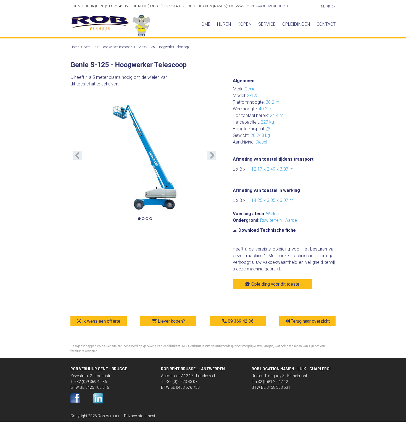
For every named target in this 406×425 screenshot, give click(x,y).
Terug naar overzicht (310, 321)
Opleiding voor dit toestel (275, 284)
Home (204, 24)
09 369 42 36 (240, 321)
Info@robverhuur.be (270, 6)
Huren (224, 24)
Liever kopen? (171, 321)
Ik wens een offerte (100, 321)
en (334, 6)
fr (328, 6)
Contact (326, 24)
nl (323, 6)
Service (267, 24)
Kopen (245, 24)
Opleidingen (296, 24)
